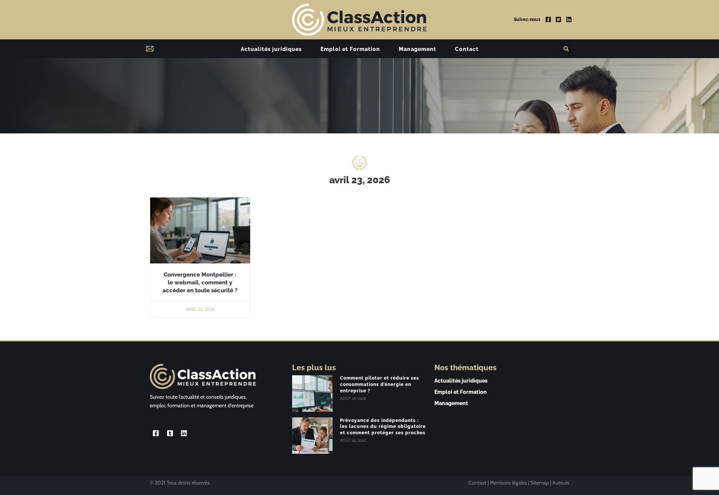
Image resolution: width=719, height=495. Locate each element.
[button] (566, 48)
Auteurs (560, 482)
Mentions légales (508, 482)
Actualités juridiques (271, 49)
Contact (467, 49)
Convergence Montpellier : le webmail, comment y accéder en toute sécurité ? (200, 282)
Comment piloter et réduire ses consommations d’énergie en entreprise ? (379, 384)
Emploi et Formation (350, 49)
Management (417, 49)
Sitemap (539, 482)
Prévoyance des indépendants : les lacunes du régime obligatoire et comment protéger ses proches (383, 427)
